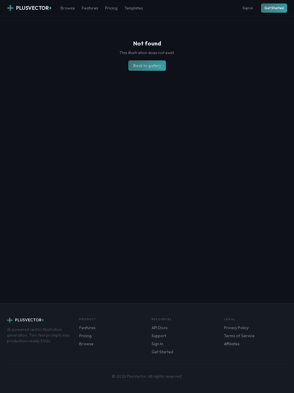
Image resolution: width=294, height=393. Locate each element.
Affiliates (232, 343)
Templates (133, 8)
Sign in (248, 8)
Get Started (274, 8)
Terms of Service (239, 335)
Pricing (111, 8)
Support (159, 335)
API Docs (160, 327)
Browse (68, 8)
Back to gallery (147, 65)
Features (90, 8)
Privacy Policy (236, 327)
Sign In (157, 343)
